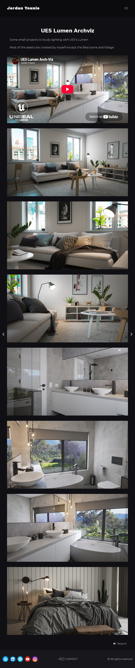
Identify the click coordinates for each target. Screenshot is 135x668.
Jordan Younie (23, 8)
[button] (119, 643)
